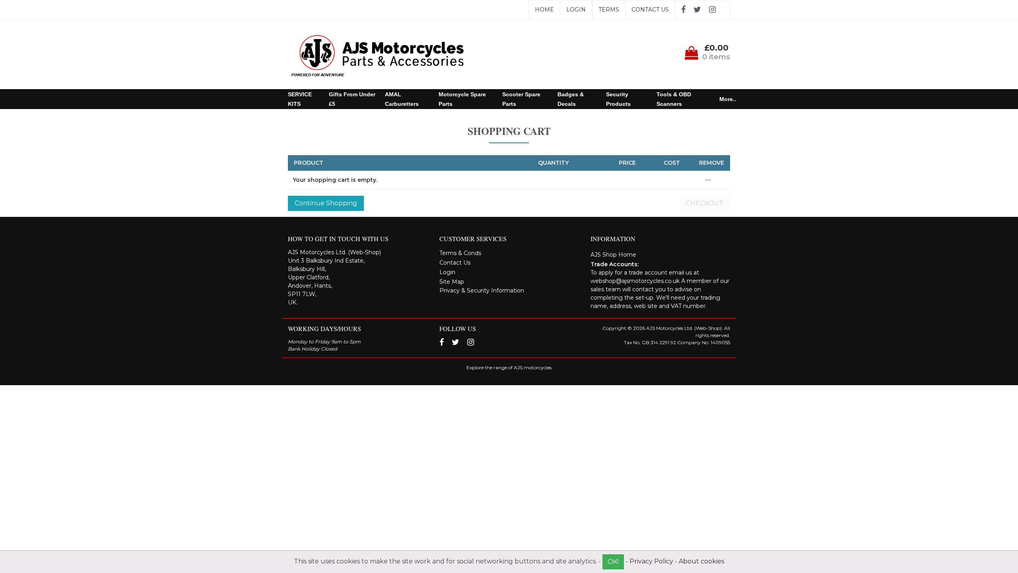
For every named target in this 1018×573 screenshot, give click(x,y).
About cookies (701, 561)
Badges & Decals (571, 99)
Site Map (451, 281)
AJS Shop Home (613, 254)
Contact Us (650, 9)
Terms (608, 9)
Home (544, 9)
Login (576, 9)
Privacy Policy (651, 561)
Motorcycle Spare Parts (462, 99)
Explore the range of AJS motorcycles (509, 367)
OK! (613, 561)
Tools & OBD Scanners (674, 99)
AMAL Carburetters (402, 99)
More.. (727, 99)
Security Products (618, 99)
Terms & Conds (460, 253)
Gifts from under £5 (352, 99)
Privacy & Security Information (481, 290)
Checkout (704, 203)
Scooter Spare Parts (521, 99)
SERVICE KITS (300, 99)
